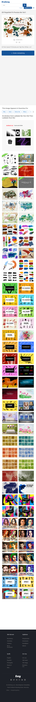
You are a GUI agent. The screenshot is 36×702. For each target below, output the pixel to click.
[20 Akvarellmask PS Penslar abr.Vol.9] (26, 393)
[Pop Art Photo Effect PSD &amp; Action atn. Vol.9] (10, 523)
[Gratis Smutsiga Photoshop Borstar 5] (26, 464)
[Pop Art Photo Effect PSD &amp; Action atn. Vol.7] (26, 570)
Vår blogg (25, 662)
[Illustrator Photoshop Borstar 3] (10, 358)
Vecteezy (9, 641)
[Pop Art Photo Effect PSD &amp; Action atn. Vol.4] (10, 558)
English (9, 657)
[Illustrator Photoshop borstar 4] (26, 358)
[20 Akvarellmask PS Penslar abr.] (26, 429)
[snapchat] (22, 680)
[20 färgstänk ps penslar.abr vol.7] (26, 206)
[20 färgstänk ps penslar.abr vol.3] (26, 217)
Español (9, 660)
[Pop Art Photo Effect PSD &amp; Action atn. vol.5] (26, 558)
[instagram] (19, 680)
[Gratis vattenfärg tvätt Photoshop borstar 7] (10, 488)
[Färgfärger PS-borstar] (26, 276)
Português (10, 662)
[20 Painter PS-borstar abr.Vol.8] (10, 229)
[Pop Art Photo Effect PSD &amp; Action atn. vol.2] (10, 546)
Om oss (24, 657)
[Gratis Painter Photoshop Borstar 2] (10, 382)
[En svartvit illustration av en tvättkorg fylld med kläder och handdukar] (10, 142)
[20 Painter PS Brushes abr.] (26, 253)
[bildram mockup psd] (26, 159)
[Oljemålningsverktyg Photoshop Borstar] (10, 300)
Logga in (21, 7)
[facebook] (11, 680)
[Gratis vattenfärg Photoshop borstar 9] (26, 170)
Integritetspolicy (15, 690)
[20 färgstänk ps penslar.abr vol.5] (10, 194)
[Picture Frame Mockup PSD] (26, 405)
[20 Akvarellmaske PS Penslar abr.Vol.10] (26, 335)
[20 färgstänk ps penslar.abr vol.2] (10, 217)
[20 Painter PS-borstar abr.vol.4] (26, 264)
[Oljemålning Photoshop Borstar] (26, 311)
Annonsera (25, 641)
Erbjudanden (25, 638)
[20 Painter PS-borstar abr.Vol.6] (26, 229)
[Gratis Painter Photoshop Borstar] (26, 370)
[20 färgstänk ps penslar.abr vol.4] (10, 206)
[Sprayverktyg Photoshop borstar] (10, 582)
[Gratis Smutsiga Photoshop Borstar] (10, 440)
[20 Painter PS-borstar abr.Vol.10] (26, 241)
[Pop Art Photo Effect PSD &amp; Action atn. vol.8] (10, 535)
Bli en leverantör (10, 646)
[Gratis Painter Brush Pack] (10, 276)
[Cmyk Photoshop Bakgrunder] (10, 499)
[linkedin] (25, 680)
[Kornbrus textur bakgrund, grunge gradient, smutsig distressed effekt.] (13, 133)
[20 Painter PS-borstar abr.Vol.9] (10, 241)
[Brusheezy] (6, 2)
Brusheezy (10, 638)
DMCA (24, 646)
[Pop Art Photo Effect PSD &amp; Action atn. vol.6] (10, 570)
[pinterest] (16, 680)
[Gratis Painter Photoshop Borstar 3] (26, 382)
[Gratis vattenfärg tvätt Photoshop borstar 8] (10, 476)
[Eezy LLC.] (18, 676)
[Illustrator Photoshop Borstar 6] (10, 288)
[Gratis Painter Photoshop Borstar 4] (10, 393)
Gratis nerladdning (19, 53)
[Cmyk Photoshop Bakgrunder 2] (26, 499)
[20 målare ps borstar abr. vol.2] (10, 264)
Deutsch (9, 665)
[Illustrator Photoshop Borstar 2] (26, 347)
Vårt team (25, 660)
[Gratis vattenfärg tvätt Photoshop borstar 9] (26, 476)
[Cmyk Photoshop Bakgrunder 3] (10, 511)
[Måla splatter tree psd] (10, 182)
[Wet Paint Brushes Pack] (10, 170)
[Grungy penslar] (10, 159)
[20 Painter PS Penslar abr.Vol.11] (10, 253)
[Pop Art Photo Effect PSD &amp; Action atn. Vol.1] (26, 535)
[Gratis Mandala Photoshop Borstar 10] (26, 182)
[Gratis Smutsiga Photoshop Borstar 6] (10, 464)
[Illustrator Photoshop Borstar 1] (10, 347)
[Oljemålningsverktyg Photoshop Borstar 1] (26, 288)
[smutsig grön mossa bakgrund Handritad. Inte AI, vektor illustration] (26, 133)
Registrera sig (28, 7)
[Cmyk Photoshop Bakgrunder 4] (26, 511)
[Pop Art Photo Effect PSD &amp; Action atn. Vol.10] (26, 523)
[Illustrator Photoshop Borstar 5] (10, 370)
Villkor (7, 690)
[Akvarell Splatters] (26, 488)
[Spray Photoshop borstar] (10, 593)
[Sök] (24, 5)
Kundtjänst (25, 643)
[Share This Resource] (20, 42)
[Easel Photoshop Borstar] (26, 323)
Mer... (8, 667)
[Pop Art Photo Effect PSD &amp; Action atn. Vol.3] (26, 546)
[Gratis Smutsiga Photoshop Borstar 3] (26, 452)
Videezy (9, 643)
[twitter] (14, 680)
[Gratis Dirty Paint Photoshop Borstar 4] (10, 452)
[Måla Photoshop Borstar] (10, 405)
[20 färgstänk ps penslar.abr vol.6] (26, 194)
